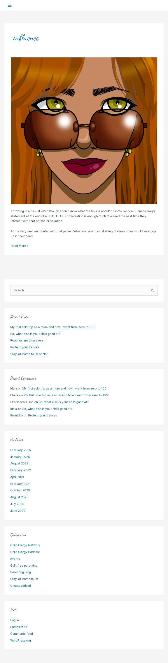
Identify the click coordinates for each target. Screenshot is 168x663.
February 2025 (20, 450)
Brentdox (16, 415)
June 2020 (17, 510)
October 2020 (20, 490)
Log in (14, 620)
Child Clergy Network (25, 545)
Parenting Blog (20, 572)
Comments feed (21, 633)
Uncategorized (20, 585)
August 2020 (19, 497)
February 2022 (20, 470)
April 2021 (17, 477)
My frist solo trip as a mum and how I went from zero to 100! (52, 327)
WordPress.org (20, 640)
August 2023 (19, 463)
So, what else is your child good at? (35, 334)
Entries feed (18, 627)
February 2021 (20, 483)
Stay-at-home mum (24, 579)
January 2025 (20, 457)
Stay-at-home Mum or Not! (29, 354)
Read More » (19, 245)
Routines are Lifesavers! (27, 340)
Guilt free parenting (23, 565)
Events (15, 558)
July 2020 (17, 504)
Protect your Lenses (24, 347)
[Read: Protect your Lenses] (84, 130)
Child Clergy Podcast (25, 552)
